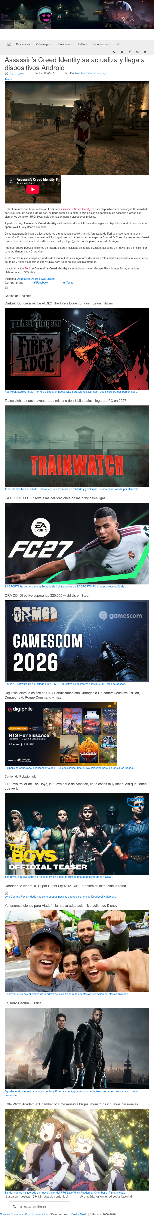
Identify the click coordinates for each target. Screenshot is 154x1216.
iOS (43, 279)
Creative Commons (11, 1214)
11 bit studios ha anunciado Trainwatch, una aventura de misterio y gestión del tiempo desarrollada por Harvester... (73, 489)
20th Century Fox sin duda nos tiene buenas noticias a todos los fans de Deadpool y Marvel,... (61, 896)
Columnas (64, 44)
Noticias (80, 73)
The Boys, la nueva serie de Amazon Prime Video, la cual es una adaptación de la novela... (59, 877)
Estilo (81, 44)
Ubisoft (50, 279)
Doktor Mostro (79, 1214)
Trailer (89, 73)
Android (36, 279)
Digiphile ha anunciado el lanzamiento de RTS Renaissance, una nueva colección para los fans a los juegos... (70, 768)
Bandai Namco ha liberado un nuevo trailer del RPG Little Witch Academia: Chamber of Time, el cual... (65, 1192)
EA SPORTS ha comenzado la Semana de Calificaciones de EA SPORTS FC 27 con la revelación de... (66, 586)
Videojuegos (43, 44)
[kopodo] (9, 44)
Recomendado (101, 44)
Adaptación (24, 279)
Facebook (41, 282)
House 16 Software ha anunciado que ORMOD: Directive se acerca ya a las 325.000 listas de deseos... (66, 684)
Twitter (70, 282)
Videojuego (100, 73)
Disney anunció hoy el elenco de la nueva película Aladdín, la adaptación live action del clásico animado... (67, 994)
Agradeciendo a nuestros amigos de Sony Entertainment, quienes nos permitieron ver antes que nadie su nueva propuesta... (71, 1093)
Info (118, 44)
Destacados (23, 44)
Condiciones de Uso (37, 1214)
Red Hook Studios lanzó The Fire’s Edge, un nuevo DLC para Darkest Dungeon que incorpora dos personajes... (71, 391)
